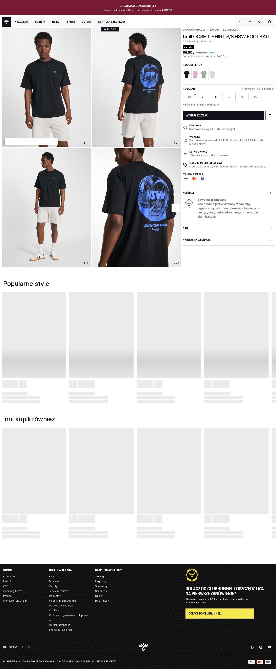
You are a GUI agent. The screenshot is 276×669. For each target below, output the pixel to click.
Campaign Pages (194, 29)
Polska (12, 646)
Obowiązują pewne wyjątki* (199, 599)
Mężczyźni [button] (21, 21)
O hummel (9, 576)
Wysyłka (194, 136)
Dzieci (99, 595)
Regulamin (55, 595)
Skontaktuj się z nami (15, 600)
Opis (185, 228)
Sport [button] (71, 21)
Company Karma (12, 591)
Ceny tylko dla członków (205, 162)
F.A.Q (52, 576)
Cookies (54, 610)
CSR (5, 586)
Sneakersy (101, 586)
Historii (7, 581)
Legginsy (100, 581)
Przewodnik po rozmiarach (258, 88)
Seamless (101, 591)
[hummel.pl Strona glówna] (6, 22)
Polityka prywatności (61, 605)
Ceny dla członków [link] (111, 21)
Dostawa (195, 125)
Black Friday (102, 600)
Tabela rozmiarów (59, 591)
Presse (7, 595)
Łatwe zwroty (198, 151)
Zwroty (53, 586)
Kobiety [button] (40, 21)
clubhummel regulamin (62, 600)
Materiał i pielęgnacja (196, 239)
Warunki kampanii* (59, 624)
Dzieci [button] (56, 21)
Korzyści (188, 192)
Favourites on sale (224, 29)
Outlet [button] (87, 21)
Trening (99, 576)
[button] (240, 22)
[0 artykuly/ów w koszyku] (269, 22)
